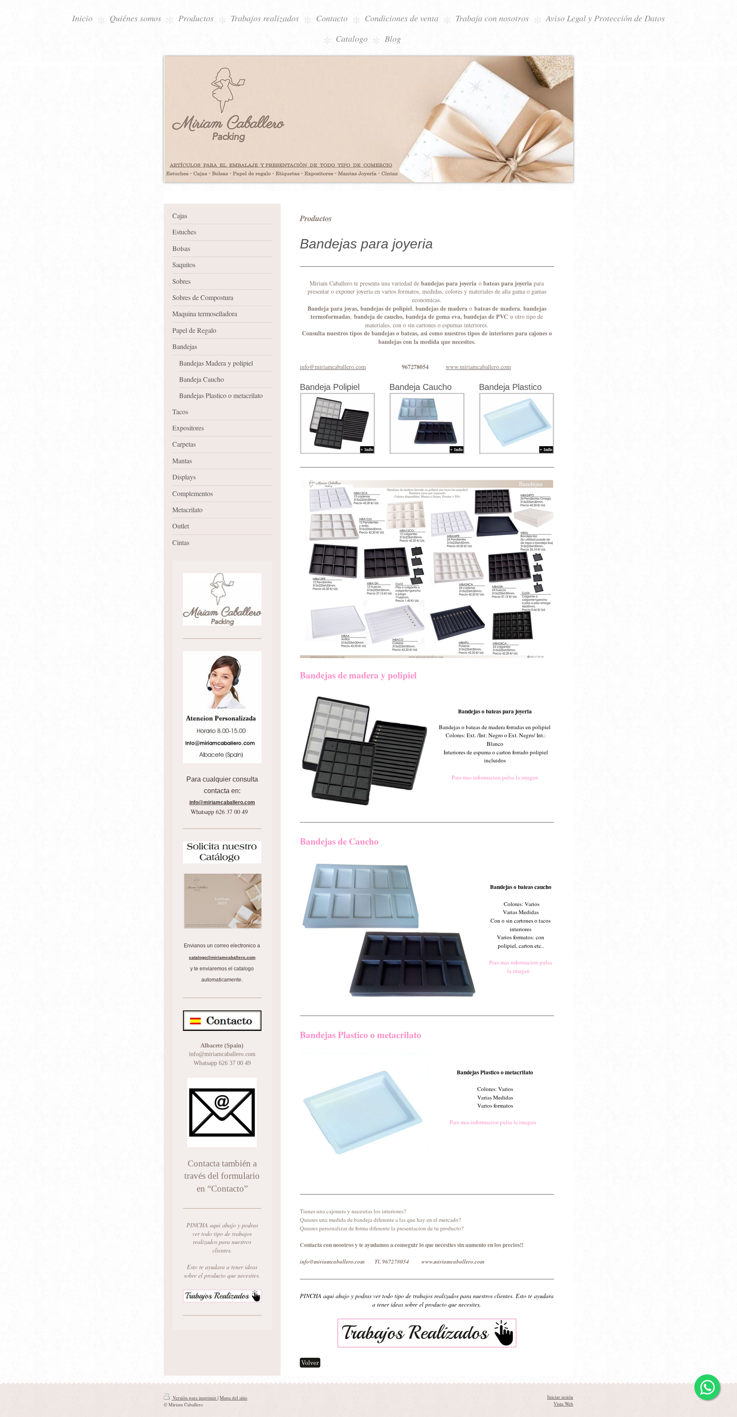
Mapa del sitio (233, 1397)
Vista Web (563, 1403)
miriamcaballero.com (226, 802)
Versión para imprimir (194, 1397)
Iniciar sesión (560, 1397)
